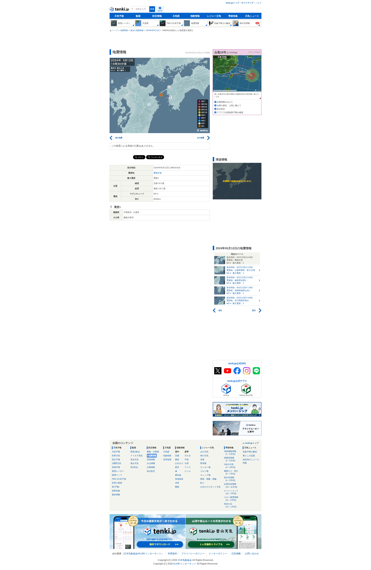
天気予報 (119, 16)
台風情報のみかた (225, 102)
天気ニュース (252, 16)
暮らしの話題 (249, 455)
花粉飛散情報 (230, 452)
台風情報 (151, 467)
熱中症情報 (229, 478)
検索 (152, 9)
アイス (188, 467)
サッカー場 (205, 467)
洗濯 (177, 455)
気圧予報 (116, 459)
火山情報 (151, 463)
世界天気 (116, 455)
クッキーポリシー (218, 553)
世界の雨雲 (117, 483)
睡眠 (177, 487)
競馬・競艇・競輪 (208, 479)
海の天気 (204, 455)
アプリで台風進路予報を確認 (230, 112)
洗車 (177, 483)
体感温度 (179, 479)
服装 (177, 459)
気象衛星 (167, 455)
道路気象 (116, 491)
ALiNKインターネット (149, 553)
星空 (177, 467)
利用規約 (172, 553)
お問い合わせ (252, 553)
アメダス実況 (136, 455)
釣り (202, 483)
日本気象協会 (131, 553)
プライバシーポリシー (192, 553)
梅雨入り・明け (231, 472)
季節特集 (233, 16)
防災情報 (157, 16)
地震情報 (152, 455)
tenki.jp (120, 9)
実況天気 (134, 459)
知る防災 (221, 109)
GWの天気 (229, 465)
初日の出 (230, 505)
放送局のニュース (251, 459)
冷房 (187, 463)
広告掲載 (236, 553)
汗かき (188, 455)
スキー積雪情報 (231, 498)
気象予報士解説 (250, 452)
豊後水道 (158, 173)
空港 (202, 459)
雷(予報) (115, 487)
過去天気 (134, 463)
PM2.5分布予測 (119, 479)
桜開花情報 (229, 459)
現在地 (160, 11)
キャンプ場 (205, 475)
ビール (188, 471)
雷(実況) (134, 467)
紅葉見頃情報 (230, 485)
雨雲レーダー (118, 471)
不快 (187, 459)
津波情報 (151, 459)
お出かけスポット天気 (210, 487)
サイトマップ (247, 3)
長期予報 (116, 467)
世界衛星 (167, 459)
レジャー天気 (214, 16)
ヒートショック (231, 492)
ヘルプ (258, 3)
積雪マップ (117, 475)
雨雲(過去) (135, 452)
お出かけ (179, 463)
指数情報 (195, 16)
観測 (138, 16)
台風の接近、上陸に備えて (229, 105)
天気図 (176, 16)
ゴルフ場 (204, 471)
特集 (245, 463)
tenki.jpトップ (232, 3)
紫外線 (178, 475)
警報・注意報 (153, 452)
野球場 (203, 463)
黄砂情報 (116, 494)
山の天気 (204, 452)
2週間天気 (116, 463)
